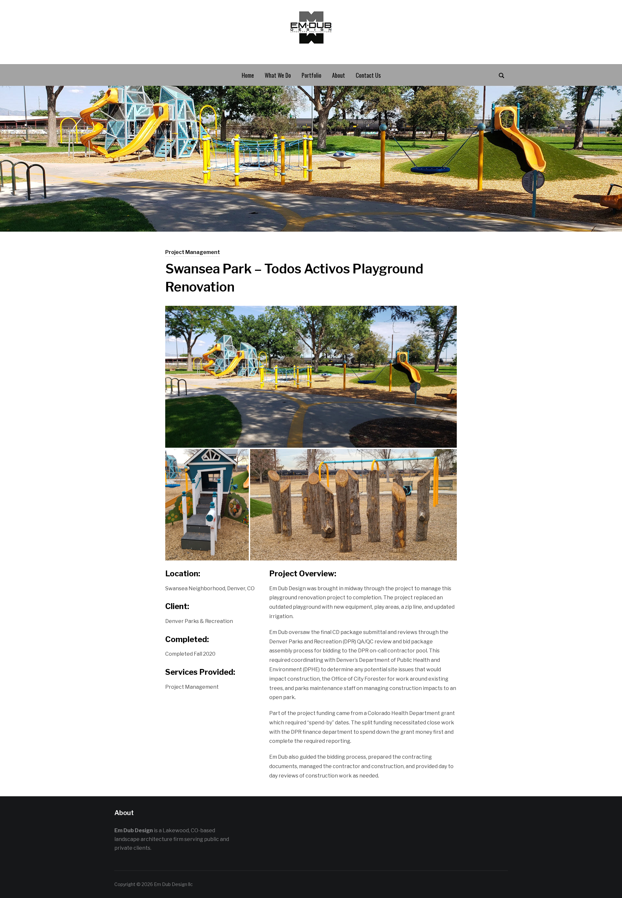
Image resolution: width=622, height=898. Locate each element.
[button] (311, 376)
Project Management (192, 252)
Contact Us (368, 75)
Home (248, 75)
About (338, 75)
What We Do (278, 75)
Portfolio (311, 75)
